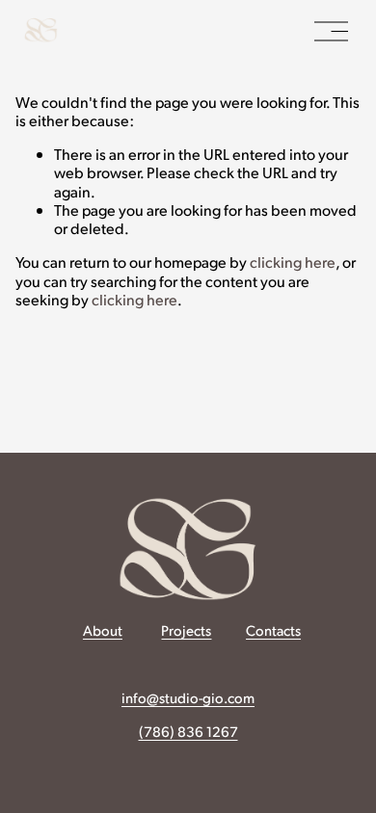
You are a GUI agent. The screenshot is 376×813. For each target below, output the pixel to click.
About (102, 630)
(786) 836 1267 (188, 731)
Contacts (273, 630)
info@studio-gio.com (188, 697)
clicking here (293, 261)
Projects (186, 630)
